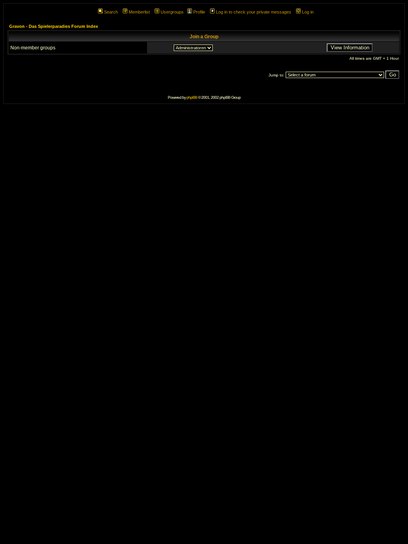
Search (111, 12)
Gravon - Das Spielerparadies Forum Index (53, 26)
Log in (308, 12)
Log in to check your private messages (253, 12)
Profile (199, 12)
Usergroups (172, 12)
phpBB (191, 97)
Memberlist (139, 12)
